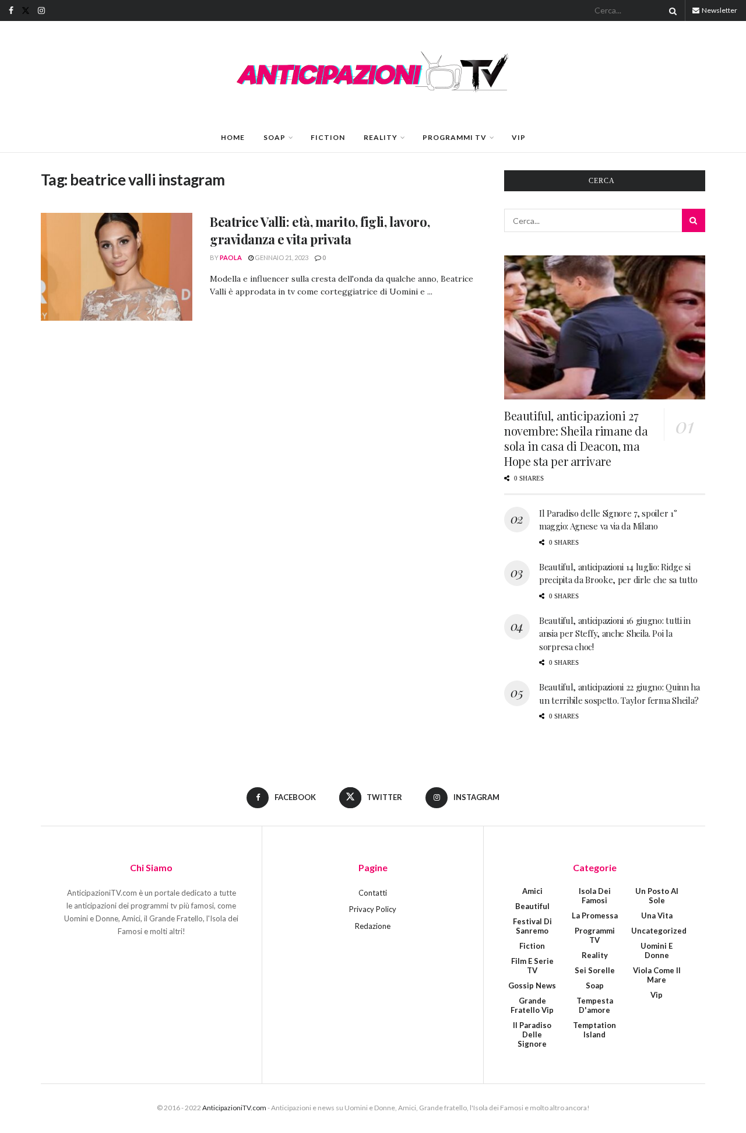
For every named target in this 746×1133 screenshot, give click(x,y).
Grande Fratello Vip (532, 1005)
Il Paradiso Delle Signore (532, 1034)
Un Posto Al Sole (656, 895)
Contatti (372, 892)
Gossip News (532, 985)
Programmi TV (455, 137)
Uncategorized (659, 930)
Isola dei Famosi (595, 895)
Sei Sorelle (595, 970)
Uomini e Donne (657, 950)
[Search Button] (670, 10)
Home (233, 137)
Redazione (372, 926)
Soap (274, 137)
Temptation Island (594, 1029)
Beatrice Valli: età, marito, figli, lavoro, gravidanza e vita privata (320, 230)
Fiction (328, 137)
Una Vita (657, 915)
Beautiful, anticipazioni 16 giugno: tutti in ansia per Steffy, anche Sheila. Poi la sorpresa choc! (615, 634)
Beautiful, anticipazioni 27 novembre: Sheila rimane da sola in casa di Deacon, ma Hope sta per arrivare (576, 438)
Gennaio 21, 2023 (281, 257)
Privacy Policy (372, 909)
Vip (519, 137)
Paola (231, 257)
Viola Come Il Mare (657, 975)
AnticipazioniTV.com (234, 1107)
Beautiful (532, 906)
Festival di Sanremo (532, 926)
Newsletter (719, 10)
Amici (532, 891)
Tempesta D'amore (594, 1005)
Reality (380, 137)
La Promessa (595, 915)
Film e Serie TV (532, 965)
